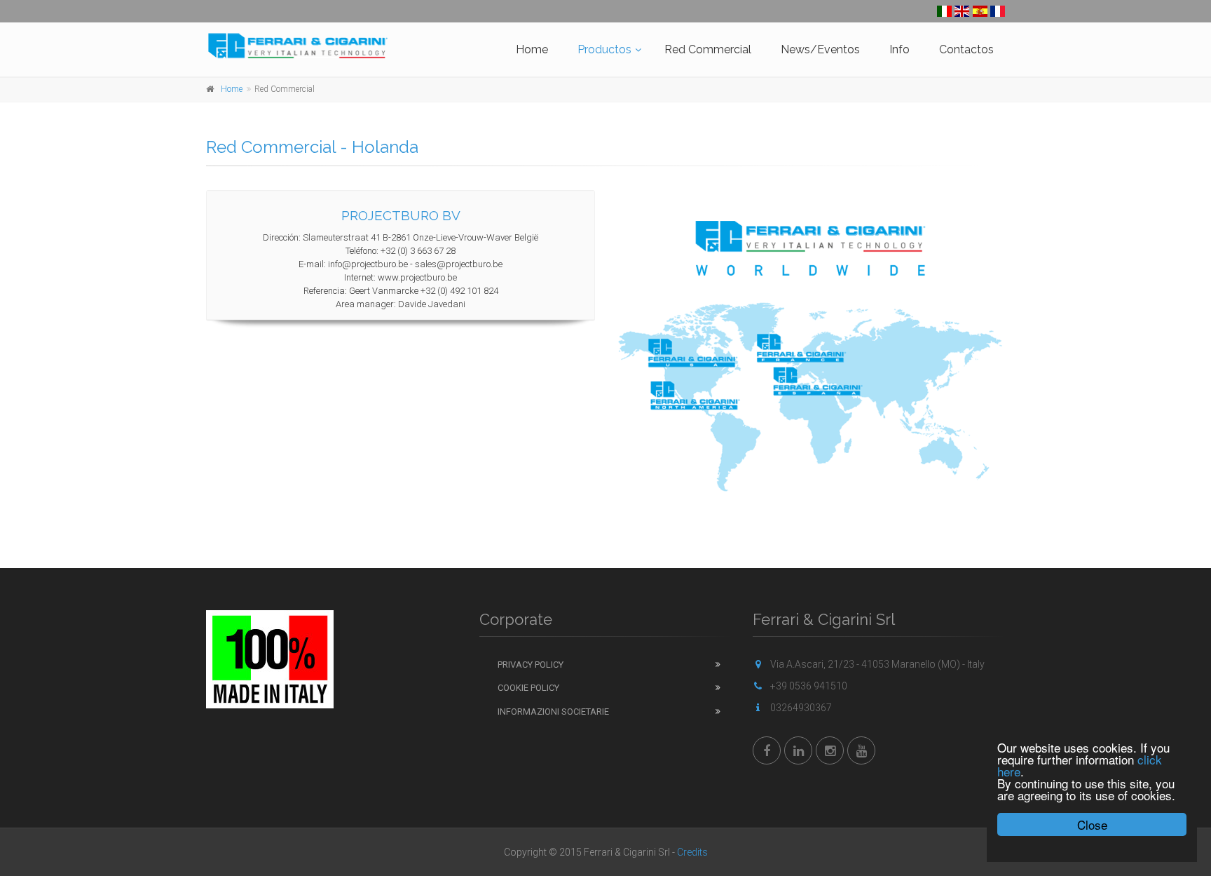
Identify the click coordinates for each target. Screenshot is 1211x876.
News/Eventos (820, 49)
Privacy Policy (530, 664)
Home (532, 49)
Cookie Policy (528, 687)
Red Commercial (707, 49)
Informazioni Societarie (553, 711)
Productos (604, 49)
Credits (692, 852)
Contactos (966, 49)
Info (899, 49)
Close (1092, 824)
